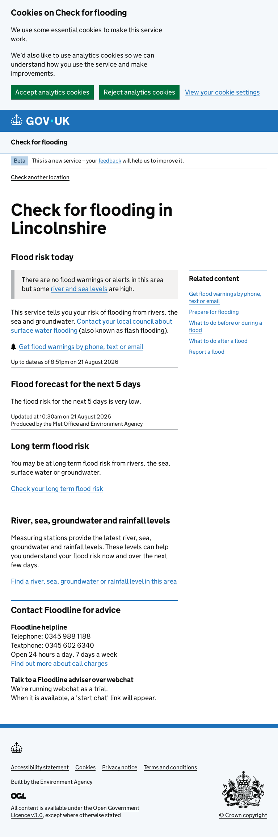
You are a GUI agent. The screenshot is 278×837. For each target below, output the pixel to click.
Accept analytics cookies (52, 92)
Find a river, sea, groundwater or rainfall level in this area (94, 581)
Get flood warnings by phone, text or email (81, 346)
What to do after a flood (218, 340)
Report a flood (206, 351)
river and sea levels (79, 289)
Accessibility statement (40, 767)
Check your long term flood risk (57, 488)
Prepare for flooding (214, 311)
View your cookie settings (222, 92)
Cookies (85, 767)
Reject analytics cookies (139, 92)
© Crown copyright (243, 815)
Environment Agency (66, 781)
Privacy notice (119, 767)
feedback (109, 160)
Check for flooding (39, 142)
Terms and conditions (170, 767)
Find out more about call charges (59, 663)
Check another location (40, 177)
